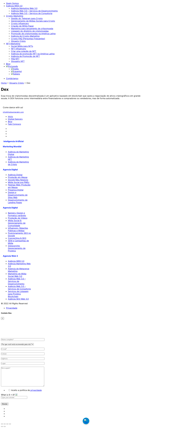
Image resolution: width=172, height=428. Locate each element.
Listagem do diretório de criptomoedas (30, 31)
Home (4, 83)
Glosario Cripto (18, 41)
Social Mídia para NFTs (22, 46)
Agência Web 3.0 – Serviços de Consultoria (31, 13)
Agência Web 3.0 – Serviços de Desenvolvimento (34, 11)
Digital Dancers (15, 119)
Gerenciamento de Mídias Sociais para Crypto (33, 21)
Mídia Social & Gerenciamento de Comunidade (16, 223)
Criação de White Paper (22, 26)
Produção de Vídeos (17, 218)
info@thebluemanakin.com (13, 112)
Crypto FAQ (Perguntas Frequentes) (28, 38)
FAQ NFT (15, 58)
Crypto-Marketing (14, 16)
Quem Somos (12, 3)
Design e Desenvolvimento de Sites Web (17, 195)
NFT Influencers (18, 48)
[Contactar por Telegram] (86, 421)
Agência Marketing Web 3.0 (24, 8)
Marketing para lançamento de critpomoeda (32, 28)
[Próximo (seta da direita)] (5, 426)
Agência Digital (15, 174)
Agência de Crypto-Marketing (25, 36)
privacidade (36, 390)
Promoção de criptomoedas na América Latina (33, 33)
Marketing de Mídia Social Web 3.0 (17, 274)
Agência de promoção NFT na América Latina (33, 53)
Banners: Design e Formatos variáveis (17, 214)
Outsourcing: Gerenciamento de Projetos (16, 248)
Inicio (10, 116)
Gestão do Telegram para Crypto (27, 18)
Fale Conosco (14, 124)
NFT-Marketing (13, 43)
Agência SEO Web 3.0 (18, 299)
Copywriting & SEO (17, 238)
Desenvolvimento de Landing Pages (17, 201)
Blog (8, 64)
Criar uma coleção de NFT (23, 51)
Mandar (4, 404)
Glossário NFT (18, 61)
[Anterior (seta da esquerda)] (2, 426)
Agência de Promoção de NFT (25, 56)
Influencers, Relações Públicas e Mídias (18, 229)
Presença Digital (15, 190)
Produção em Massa (17, 177)
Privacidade (11, 308)
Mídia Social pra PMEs (18, 182)
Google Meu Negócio (18, 180)
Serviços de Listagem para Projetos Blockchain (18, 294)
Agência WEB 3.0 (14, 6)
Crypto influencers (20, 23)
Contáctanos (12, 78)
